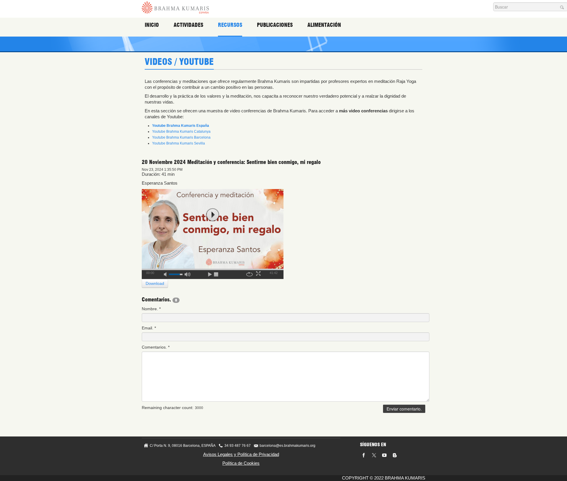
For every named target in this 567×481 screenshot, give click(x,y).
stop (216, 273)
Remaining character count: (167, 407)
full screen (259, 273)
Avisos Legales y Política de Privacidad (241, 454)
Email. (149, 328)
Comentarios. (156, 347)
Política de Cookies (241, 463)
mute (167, 273)
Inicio (152, 25)
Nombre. (151, 308)
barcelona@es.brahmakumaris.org (287, 446)
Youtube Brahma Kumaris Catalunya (181, 131)
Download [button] (155, 283)
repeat (249, 273)
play (212, 214)
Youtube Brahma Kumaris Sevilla (178, 143)
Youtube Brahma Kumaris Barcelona (181, 137)
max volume (187, 273)
